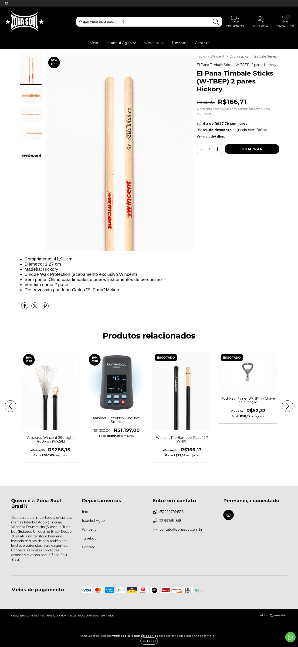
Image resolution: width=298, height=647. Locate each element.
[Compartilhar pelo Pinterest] (45, 308)
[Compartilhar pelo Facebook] (25, 308)
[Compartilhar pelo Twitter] (35, 308)
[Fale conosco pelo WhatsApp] (290, 637)
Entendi (149, 641)
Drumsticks (239, 56)
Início (93, 43)
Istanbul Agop (119, 43)
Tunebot (179, 43)
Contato (202, 43)
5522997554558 (171, 512)
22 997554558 (170, 521)
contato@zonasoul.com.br (180, 529)
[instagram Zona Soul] (6, 3)
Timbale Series (265, 56)
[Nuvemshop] (272, 616)
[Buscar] (215, 21)
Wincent (152, 43)
